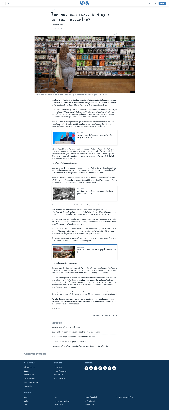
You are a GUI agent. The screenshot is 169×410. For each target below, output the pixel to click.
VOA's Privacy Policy (31, 382)
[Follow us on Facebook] (86, 368)
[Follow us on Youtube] (91, 368)
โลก (25, 405)
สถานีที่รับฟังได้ (29, 375)
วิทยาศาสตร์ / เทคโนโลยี (62, 401)
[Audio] (156, 3)
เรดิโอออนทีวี (58, 375)
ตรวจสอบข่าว (89, 405)
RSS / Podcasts (59, 378)
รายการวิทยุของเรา (60, 371)
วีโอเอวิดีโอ (58, 367)
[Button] (114, 34)
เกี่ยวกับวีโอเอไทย (29, 367)
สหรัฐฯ (26, 401)
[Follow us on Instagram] (100, 368)
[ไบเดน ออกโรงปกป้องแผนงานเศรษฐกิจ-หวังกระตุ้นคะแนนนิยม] (64, 138)
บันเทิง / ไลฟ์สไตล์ (91, 397)
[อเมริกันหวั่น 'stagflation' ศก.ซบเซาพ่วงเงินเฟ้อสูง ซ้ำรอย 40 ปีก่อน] (64, 194)
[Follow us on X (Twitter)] (96, 368)
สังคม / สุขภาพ (59, 405)
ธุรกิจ (53, 10)
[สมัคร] (114, 368)
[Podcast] (109, 368)
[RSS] (105, 368)
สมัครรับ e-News (29, 378)
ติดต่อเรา (27, 371)
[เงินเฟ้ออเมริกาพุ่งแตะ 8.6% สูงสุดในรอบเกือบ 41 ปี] (64, 252)
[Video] (150, 3)
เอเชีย (26, 397)
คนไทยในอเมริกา (90, 401)
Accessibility (28, 386)
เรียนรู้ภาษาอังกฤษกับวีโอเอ (124, 397)
